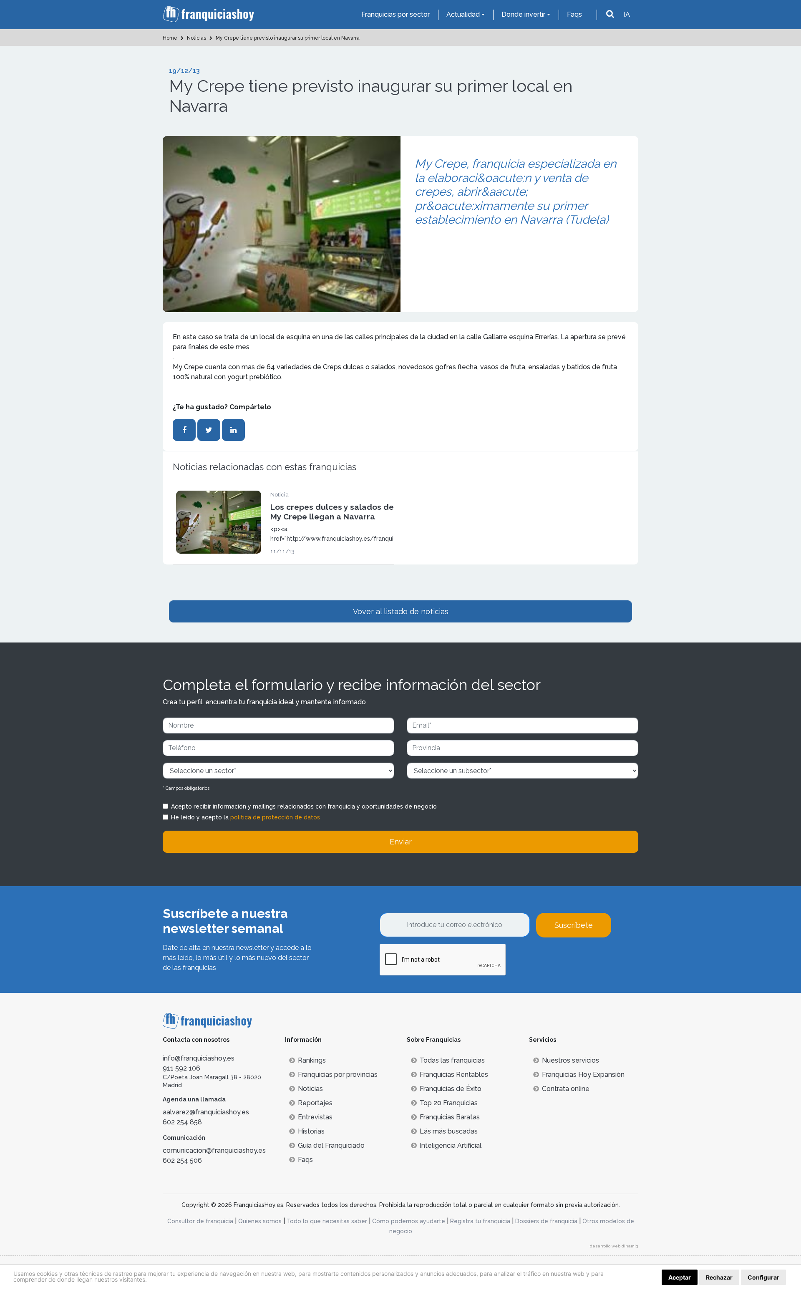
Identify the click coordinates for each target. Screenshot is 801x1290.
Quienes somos (260, 1221)
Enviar (401, 841)
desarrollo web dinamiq (614, 1246)
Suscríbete (573, 925)
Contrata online (565, 1089)
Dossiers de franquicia (546, 1221)
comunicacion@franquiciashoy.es (214, 1150)
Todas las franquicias (452, 1060)
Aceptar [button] (679, 1277)
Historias (311, 1131)
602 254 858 (182, 1122)
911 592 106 (181, 1068)
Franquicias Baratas (450, 1117)
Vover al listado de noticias (400, 611)
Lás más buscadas (449, 1131)
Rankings (312, 1060)
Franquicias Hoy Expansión (583, 1074)
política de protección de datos (275, 817)
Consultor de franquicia (200, 1221)
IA (627, 14)
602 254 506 (182, 1160)
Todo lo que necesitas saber (327, 1221)
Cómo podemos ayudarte (408, 1221)
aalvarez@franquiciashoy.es (206, 1112)
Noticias (310, 1089)
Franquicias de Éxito (450, 1089)
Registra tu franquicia (480, 1221)
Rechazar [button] (719, 1277)
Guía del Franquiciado (331, 1145)
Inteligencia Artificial (450, 1145)
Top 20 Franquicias (449, 1103)
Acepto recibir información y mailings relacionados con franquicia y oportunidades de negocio (304, 806)
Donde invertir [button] (523, 14)
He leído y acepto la (245, 817)
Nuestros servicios (570, 1060)
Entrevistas (315, 1117)
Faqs (574, 14)
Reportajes (315, 1103)
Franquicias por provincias (338, 1074)
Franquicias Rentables (454, 1074)
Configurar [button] (763, 1277)
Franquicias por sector (395, 14)
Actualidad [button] (463, 14)
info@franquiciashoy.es (198, 1058)
